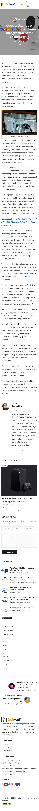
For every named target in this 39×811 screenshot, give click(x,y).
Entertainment (8, 634)
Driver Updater (8, 630)
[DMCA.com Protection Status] (6, 803)
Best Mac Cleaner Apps (10, 763)
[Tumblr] (18, 786)
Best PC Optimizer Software (11, 760)
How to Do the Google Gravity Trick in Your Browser (22, 598)
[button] (18, 510)
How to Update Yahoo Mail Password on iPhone (21, 579)
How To (5, 645)
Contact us (5, 747)
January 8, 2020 (19, 42)
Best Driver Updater (9, 766)
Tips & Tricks (7, 664)
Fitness (5, 638)
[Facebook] (2, 785)
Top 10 (5, 668)
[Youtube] (6, 786)
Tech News (22, 19)
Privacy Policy (6, 750)
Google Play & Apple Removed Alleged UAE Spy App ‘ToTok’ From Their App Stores (19, 222)
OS (4, 653)
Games (5, 642)
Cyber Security (8, 627)
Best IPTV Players (7, 774)
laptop (5, 649)
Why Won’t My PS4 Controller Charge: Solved (22, 569)
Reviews (5, 657)
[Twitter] (9, 785)
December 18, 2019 (7, 505)
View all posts (18, 451)
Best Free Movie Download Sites (13, 771)
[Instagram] (14, 786)
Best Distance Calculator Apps (22, 608)
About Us (4, 745)
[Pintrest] (11, 785)
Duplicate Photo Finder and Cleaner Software (18, 769)
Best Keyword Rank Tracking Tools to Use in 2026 (21, 588)
